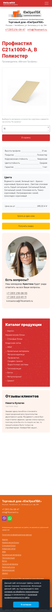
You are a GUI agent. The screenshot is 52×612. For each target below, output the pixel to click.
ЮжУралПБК (9, 3)
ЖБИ (9, 347)
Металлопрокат (14, 377)
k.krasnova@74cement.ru (20, 301)
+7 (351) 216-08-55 (17, 293)
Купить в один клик (26, 216)
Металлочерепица (16, 354)
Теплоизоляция (14, 368)
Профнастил (13, 358)
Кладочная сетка (13, 343)
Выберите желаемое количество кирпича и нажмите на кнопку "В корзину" (25, 120)
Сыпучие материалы (10, 564)
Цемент (10, 381)
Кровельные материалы (18, 351)
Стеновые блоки (14, 339)
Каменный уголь (8, 567)
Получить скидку (26, 226)
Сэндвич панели (15, 361)
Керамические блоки (15, 335)
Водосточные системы (18, 364)
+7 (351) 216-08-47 (15, 29)
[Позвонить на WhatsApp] (10, 518)
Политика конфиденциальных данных (17, 535)
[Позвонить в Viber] (4, 518)
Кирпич (10, 331)
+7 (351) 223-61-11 (16, 297)
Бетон (10, 373)
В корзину (26, 137)
